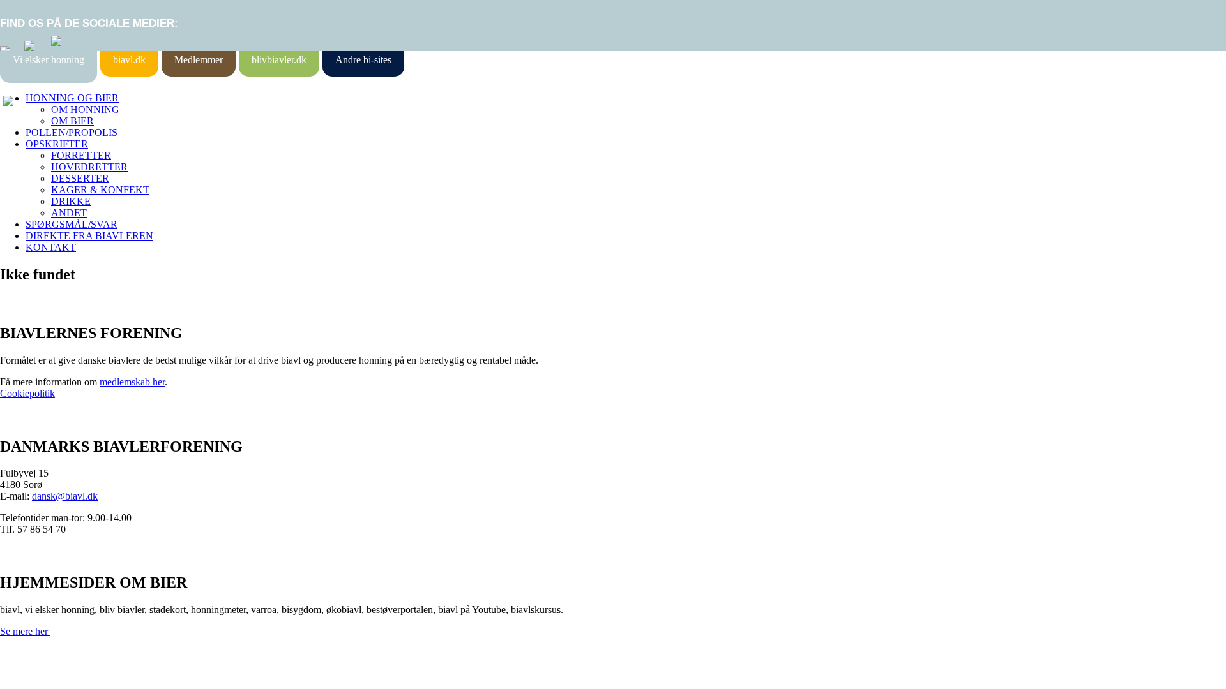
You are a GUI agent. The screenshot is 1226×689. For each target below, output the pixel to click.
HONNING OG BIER (72, 98)
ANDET (69, 212)
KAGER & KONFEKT (100, 189)
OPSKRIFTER (57, 143)
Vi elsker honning (48, 59)
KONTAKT (51, 247)
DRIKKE (71, 201)
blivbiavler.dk (279, 59)
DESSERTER (80, 178)
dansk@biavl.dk (65, 496)
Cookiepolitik (27, 393)
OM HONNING (85, 109)
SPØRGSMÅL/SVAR (71, 224)
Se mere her (25, 631)
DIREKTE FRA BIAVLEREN (89, 235)
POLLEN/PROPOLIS (71, 132)
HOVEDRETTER (89, 166)
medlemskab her (132, 381)
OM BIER (72, 120)
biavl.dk (129, 59)
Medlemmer (198, 59)
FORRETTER (81, 155)
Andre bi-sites (363, 59)
